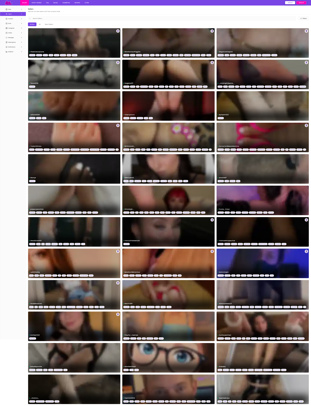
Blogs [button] (55, 3)
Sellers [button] (24, 3)
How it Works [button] (36, 3)
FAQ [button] (47, 3)
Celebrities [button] (66, 3)
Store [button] (87, 3)
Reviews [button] (77, 3)
